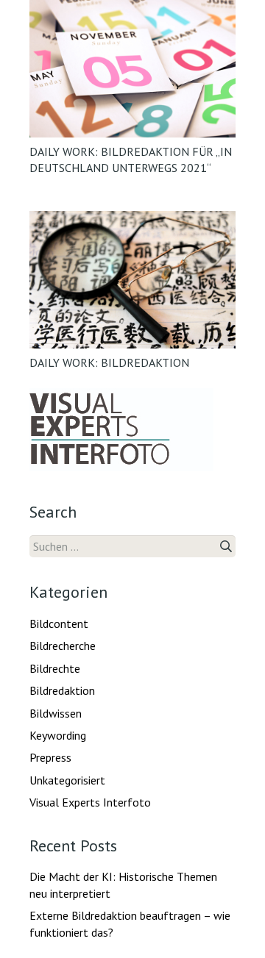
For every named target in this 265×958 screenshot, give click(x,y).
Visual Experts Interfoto (90, 802)
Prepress (50, 757)
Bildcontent (58, 623)
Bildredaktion (62, 690)
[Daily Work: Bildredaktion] (132, 279)
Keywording (57, 735)
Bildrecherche (62, 645)
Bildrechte (54, 668)
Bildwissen (55, 713)
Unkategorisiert (67, 780)
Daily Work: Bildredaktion (109, 362)
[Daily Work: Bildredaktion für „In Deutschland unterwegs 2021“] (132, 68)
